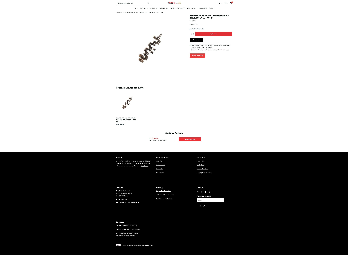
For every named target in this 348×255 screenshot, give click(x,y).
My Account (160, 172)
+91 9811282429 (135, 229)
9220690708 (123, 199)
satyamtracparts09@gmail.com (125, 235)
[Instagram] (197, 192)
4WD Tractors (191, 8)
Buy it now (196, 40)
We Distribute (153, 8)
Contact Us (159, 169)
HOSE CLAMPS (202, 8)
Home (136, 8)
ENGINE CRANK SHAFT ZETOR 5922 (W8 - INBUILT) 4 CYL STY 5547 (126, 120)
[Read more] (220, 3)
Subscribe (203, 206)
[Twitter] (209, 192)
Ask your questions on (129, 202)
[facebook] (205, 192)
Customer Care (160, 165)
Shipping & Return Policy (204, 172)
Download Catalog (197, 55)
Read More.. (144, 166)
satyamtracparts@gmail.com (128, 233)
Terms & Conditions (202, 169)
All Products (143, 8)
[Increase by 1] (193, 32)
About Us (159, 161)
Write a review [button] (190, 139)
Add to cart (213, 34)
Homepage (119, 12)
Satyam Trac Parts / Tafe (163, 191)
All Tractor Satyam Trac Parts (165, 195)
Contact (211, 8)
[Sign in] (226, 3)
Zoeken (148, 3)
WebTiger (150, 245)
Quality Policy (201, 165)
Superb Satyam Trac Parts (164, 198)
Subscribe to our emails (204, 196)
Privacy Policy (201, 161)
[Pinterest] (201, 192)
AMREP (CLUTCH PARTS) (177, 8)
